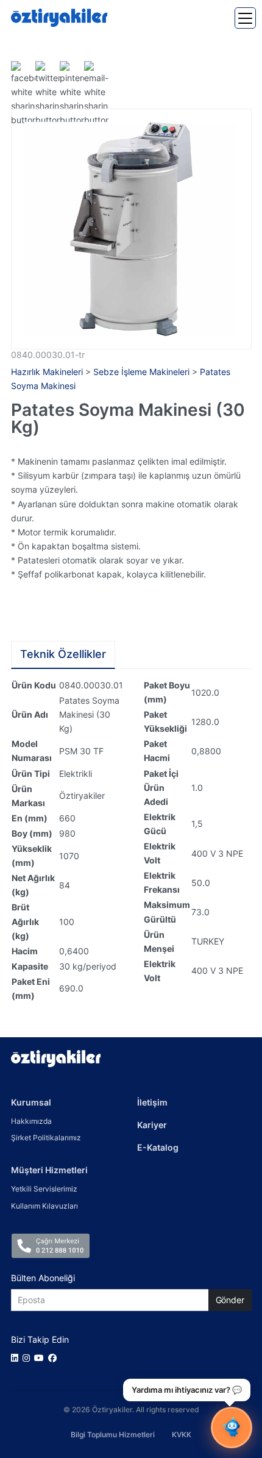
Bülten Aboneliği (43, 1278)
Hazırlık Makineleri (47, 371)
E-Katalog (158, 1147)
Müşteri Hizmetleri (49, 1170)
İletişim (152, 1102)
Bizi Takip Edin (40, 1339)
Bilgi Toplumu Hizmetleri (113, 1434)
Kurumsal (31, 1102)
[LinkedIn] (17, 1357)
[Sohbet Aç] (231, 1427)
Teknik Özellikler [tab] (63, 654)
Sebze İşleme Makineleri (141, 371)
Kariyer (152, 1125)
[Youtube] (41, 1357)
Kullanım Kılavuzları (44, 1205)
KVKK (181, 1434)
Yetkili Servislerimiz (44, 1188)
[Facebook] (54, 1357)
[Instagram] (28, 1357)
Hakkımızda (31, 1121)
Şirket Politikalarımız (46, 1137)
